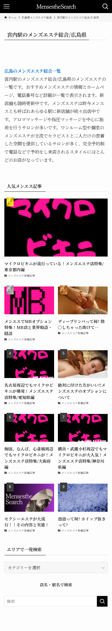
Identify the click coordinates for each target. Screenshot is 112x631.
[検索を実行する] (102, 601)
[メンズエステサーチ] (56, 6)
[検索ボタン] (105, 6)
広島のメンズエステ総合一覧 (32, 71)
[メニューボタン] (6, 6)
